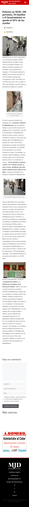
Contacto (14, 475)
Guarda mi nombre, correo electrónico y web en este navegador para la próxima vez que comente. (15, 399)
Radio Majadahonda (14, 482)
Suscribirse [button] (8, 32)
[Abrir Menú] (25, 2)
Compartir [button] (9, 27)
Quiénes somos (14, 472)
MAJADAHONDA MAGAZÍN (14, 2)
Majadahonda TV (14, 478)
